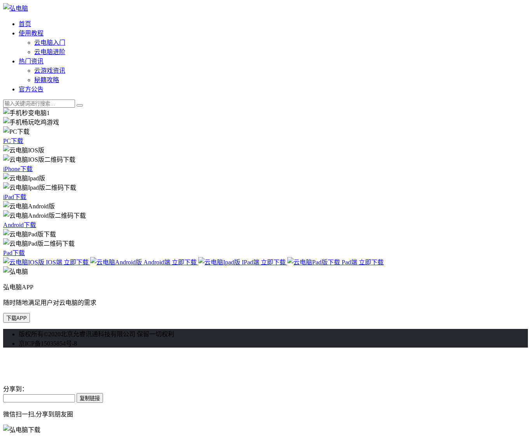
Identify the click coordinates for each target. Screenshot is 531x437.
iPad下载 (14, 197)
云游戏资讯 (49, 70)
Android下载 (19, 225)
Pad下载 (14, 253)
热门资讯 (31, 61)
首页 (25, 24)
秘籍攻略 (46, 80)
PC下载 (13, 141)
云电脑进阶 (49, 52)
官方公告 (31, 89)
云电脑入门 (49, 42)
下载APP (16, 318)
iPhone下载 (18, 169)
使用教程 (31, 33)
